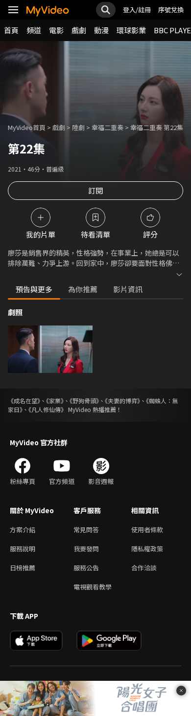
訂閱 (95, 190)
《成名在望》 (24, 400)
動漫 (101, 30)
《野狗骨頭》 (84, 400)
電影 (56, 30)
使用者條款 (147, 529)
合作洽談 (144, 567)
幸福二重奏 (107, 127)
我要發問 (86, 548)
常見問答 (86, 529)
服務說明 (22, 548)
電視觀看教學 (92, 586)
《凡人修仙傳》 (47, 409)
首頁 (11, 30)
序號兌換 (171, 9)
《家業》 (55, 400)
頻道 (33, 30)
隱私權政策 (147, 548)
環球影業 (131, 30)
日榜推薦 (22, 567)
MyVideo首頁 (27, 127)
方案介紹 (22, 529)
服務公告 (86, 567)
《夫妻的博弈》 (122, 400)
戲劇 (79, 30)
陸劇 (78, 127)
